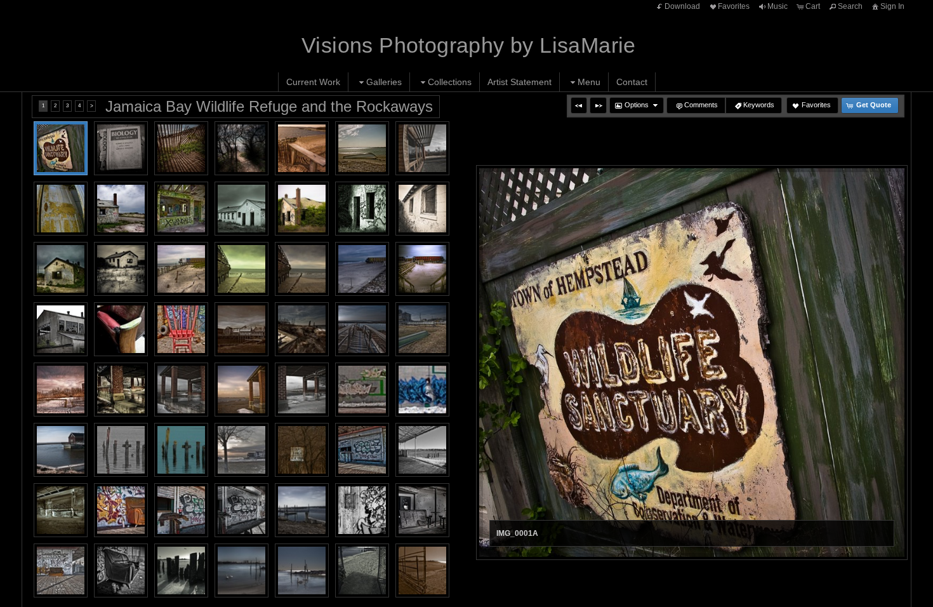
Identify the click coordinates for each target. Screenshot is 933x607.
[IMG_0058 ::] (241, 148)
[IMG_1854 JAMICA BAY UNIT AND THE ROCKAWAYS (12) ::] (422, 329)
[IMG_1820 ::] (362, 269)
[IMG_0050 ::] (181, 148)
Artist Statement (519, 82)
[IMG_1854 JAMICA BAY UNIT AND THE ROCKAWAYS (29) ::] (241, 510)
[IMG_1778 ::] (362, 208)
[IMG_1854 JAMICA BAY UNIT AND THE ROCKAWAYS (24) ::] (362, 450)
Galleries (384, 82)
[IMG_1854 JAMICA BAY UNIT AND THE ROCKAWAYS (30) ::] (362, 510)
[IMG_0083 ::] (362, 148)
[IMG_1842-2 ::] (121, 329)
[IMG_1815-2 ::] (302, 269)
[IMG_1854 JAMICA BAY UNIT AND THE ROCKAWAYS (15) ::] (181, 389)
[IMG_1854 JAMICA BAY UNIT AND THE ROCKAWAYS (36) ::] (302, 570)
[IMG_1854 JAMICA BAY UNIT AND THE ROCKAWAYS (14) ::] (121, 389)
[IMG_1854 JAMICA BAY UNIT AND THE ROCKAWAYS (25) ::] (422, 450)
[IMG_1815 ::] (241, 269)
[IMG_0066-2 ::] (302, 148)
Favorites (734, 6)
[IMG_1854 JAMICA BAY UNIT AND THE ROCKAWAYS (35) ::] (241, 570)
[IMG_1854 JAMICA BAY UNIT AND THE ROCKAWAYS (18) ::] (362, 389)
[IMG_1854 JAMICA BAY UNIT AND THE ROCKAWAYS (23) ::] (302, 450)
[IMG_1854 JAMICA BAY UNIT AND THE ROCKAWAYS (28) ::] (181, 510)
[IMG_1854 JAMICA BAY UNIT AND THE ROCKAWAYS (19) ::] (422, 389)
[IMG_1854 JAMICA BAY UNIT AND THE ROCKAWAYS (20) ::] (121, 450)
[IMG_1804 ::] (181, 269)
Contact (631, 82)
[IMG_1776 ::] (302, 208)
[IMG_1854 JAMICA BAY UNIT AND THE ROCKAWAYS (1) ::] (241, 329)
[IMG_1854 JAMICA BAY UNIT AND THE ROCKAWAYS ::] (181, 329)
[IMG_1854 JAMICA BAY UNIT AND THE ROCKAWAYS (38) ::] (422, 570)
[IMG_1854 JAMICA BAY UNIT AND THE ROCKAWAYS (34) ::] (181, 570)
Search (850, 6)
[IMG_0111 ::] (422, 148)
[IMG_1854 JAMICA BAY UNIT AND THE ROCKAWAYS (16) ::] (241, 389)
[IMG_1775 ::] (241, 208)
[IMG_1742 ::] (121, 208)
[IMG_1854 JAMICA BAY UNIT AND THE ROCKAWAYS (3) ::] (302, 510)
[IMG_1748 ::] (181, 208)
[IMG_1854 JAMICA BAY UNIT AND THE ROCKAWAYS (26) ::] (60, 510)
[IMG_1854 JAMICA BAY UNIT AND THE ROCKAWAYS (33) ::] (121, 570)
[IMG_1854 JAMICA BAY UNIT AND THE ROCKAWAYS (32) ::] (60, 570)
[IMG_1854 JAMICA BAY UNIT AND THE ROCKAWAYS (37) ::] (362, 570)
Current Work (313, 82)
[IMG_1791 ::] (121, 269)
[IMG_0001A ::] (60, 148)
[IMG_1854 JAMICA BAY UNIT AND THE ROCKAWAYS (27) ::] (121, 510)
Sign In (892, 6)
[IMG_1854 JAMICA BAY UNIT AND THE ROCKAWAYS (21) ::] (181, 450)
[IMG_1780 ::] (422, 208)
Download (682, 6)
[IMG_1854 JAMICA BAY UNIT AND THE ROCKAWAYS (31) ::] (422, 510)
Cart (812, 6)
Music (777, 6)
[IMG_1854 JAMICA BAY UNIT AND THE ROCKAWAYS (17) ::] (302, 389)
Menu (589, 82)
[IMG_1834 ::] (60, 329)
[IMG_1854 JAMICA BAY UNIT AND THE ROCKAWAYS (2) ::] (60, 450)
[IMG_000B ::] (121, 148)
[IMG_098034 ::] (60, 208)
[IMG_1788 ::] (60, 269)
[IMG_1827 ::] (422, 269)
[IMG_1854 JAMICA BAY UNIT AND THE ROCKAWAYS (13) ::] (60, 389)
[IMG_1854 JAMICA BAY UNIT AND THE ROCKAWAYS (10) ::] (302, 329)
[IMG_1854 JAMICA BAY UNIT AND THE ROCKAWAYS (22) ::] (241, 450)
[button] (579, 105)
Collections (450, 82)
